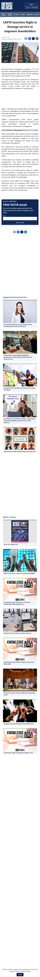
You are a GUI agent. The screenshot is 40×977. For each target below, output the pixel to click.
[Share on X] (33, 38)
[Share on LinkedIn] (37, 38)
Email (4, 216)
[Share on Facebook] (29, 38)
